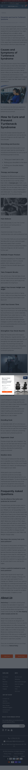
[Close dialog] (27, 375)
